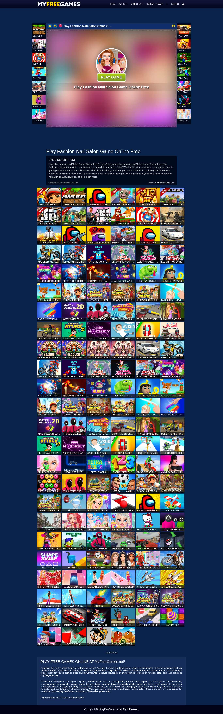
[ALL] (167, 4)
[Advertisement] (111, 15)
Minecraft (137, 4)
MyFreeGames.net (110, 709)
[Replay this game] (173, 26)
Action (123, 4)
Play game (111, 77)
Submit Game (155, 4)
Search (177, 4)
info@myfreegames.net (165, 182)
